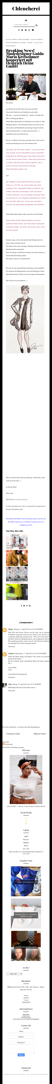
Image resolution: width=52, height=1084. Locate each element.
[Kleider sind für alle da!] (17, 599)
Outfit (26, 836)
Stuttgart (26, 843)
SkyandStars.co (43, 1074)
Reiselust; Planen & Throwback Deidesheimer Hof (26, 915)
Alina (10, 684)
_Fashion (26, 998)
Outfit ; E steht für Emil (26, 882)
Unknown (11, 653)
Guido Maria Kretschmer (17, 39)
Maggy (10, 629)
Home (26, 995)
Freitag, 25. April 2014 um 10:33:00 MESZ (27, 684)
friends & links (26, 1017)
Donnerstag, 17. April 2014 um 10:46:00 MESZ (30, 653)
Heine (29, 42)
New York (26, 849)
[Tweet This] (24, 606)
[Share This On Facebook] (21, 606)
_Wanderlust (26, 1002)
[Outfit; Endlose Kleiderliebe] (17, 582)
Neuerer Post (13, 733)
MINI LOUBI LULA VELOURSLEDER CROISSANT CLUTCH (26, 853)
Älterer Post (39, 733)
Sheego (26, 846)
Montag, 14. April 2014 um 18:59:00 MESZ (28, 629)
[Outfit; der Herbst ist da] (17, 566)
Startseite (26, 1014)
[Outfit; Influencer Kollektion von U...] (17, 549)
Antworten (11, 646)
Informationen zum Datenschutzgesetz (26, 1019)
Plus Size (38, 42)
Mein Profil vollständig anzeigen (13, 747)
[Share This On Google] (30, 606)
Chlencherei (26, 8)
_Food (26, 1000)
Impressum (26, 1016)
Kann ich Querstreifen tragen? (26, 947)
